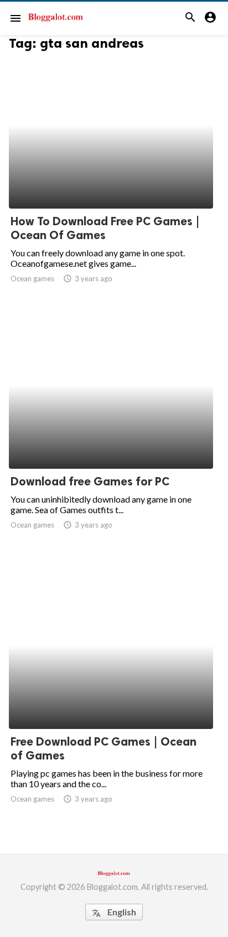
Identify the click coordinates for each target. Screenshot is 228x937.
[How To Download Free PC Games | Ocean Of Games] (111, 180)
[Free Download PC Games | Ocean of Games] (111, 700)
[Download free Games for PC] (111, 440)
